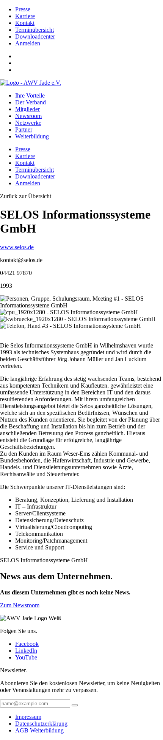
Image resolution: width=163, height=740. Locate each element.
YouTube (26, 657)
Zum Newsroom (19, 605)
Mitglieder (27, 109)
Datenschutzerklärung (41, 723)
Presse (22, 9)
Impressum (28, 717)
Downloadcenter (35, 36)
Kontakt (24, 23)
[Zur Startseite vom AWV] (30, 82)
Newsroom (28, 116)
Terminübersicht (34, 29)
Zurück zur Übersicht (25, 196)
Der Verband (30, 102)
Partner (23, 129)
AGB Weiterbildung (39, 730)
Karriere (25, 16)
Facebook (27, 644)
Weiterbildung (32, 136)
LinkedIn (26, 650)
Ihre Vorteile (30, 95)
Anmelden (27, 43)
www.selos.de (17, 247)
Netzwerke (28, 122)
